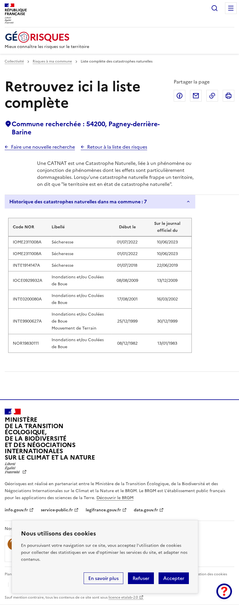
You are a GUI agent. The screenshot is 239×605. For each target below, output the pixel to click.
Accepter (173, 578)
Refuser (141, 578)
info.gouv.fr (16, 510)
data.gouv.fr (146, 510)
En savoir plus (103, 578)
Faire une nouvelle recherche (43, 146)
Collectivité (14, 61)
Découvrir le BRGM (114, 498)
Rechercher (214, 8)
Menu (231, 8)
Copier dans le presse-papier (212, 96)
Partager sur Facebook (179, 96)
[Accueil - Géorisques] (47, 37)
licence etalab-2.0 (123, 597)
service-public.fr (57, 510)
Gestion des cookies (210, 574)
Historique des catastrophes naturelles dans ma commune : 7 (78, 201)
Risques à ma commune (52, 61)
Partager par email (196, 96)
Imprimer (228, 96)
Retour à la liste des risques (117, 146)
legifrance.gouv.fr (103, 510)
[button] (224, 591)
